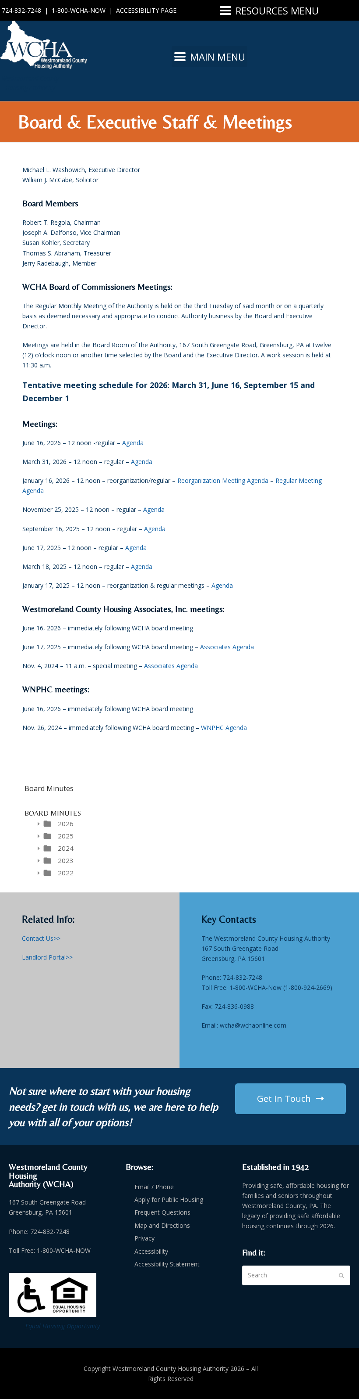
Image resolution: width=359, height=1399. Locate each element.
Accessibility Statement (167, 1264)
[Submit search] (341, 1275)
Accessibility (151, 1251)
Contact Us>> (41, 938)
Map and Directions (162, 1225)
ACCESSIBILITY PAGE (146, 10)
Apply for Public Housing (168, 1199)
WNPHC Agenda (224, 727)
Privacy (144, 1238)
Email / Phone (154, 1187)
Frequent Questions (162, 1212)
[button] (269, 10)
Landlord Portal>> (47, 957)
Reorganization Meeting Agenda (222, 480)
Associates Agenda (227, 647)
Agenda (133, 443)
